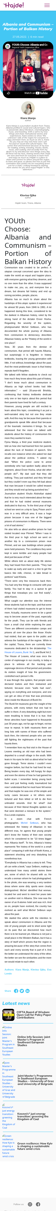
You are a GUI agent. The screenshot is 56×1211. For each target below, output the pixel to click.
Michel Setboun (29, 823)
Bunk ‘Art (27, 652)
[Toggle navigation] (47, 5)
